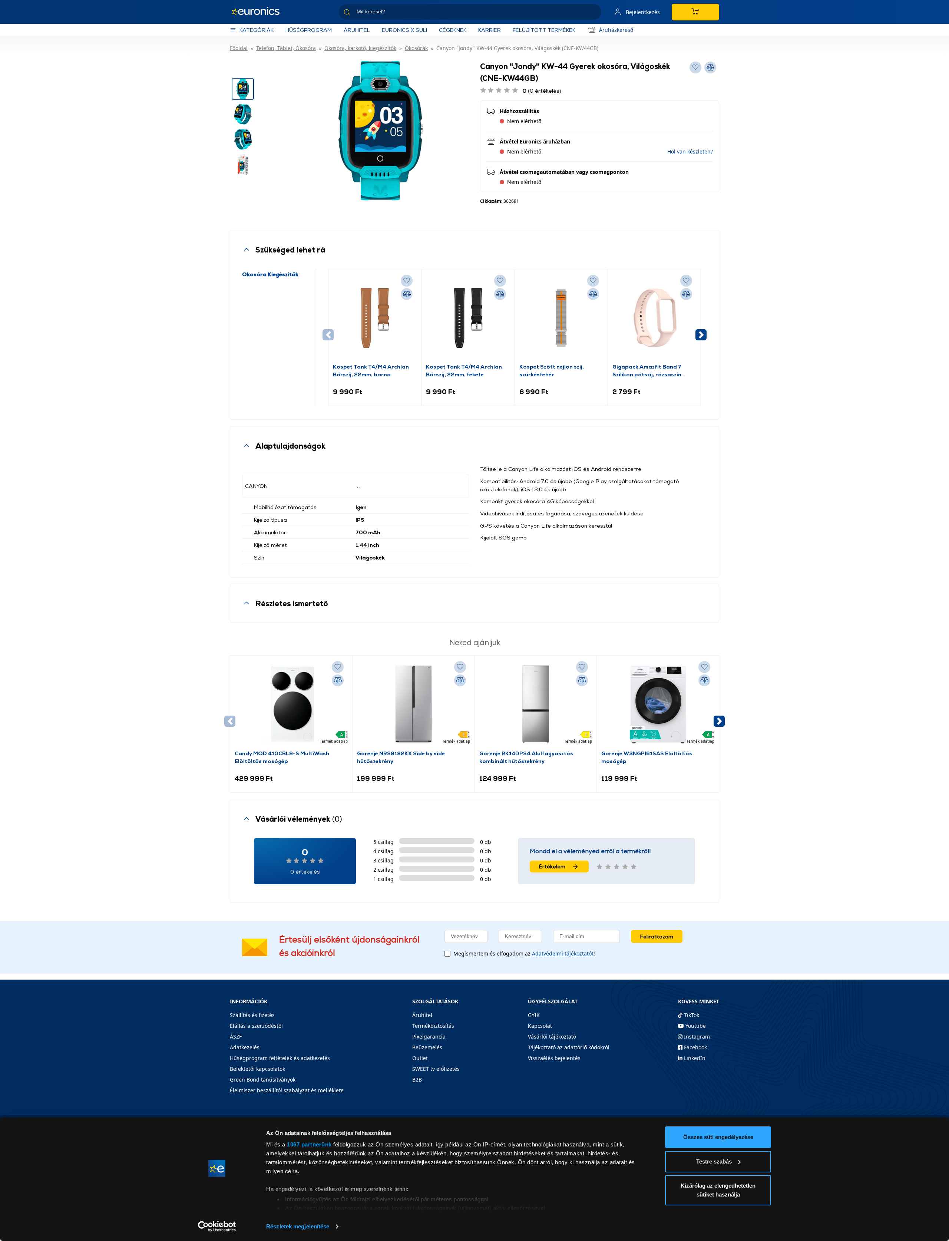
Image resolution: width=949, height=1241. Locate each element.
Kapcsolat (540, 1025)
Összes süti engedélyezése (718, 1137)
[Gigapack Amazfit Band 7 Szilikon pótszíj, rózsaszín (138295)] (654, 318)
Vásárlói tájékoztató (552, 1036)
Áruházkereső (616, 29)
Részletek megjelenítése (297, 1226)
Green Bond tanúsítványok (262, 1079)
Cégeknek (452, 30)
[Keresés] (593, 13)
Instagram (696, 1036)
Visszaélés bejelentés (554, 1058)
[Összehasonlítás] (407, 294)
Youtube (695, 1025)
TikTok (690, 1015)
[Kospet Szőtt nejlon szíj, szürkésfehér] (561, 318)
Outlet (420, 1058)
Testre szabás (714, 1161)
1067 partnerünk (309, 1144)
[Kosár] (695, 12)
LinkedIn (693, 1058)
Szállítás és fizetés (252, 1015)
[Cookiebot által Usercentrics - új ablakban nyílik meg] (217, 1226)
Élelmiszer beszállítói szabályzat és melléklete (287, 1090)
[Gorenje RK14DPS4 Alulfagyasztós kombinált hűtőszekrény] (536, 704)
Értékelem (552, 866)
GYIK (534, 1015)
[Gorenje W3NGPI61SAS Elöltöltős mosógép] (658, 704)
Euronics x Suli (404, 30)
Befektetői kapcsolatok (257, 1068)
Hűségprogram (308, 30)
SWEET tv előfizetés (436, 1068)
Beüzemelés (427, 1047)
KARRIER (489, 30)
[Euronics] (259, 12)
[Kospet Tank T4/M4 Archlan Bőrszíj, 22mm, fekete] (468, 318)
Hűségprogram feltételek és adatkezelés (280, 1058)
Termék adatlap (334, 741)
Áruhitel (357, 30)
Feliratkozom (656, 936)
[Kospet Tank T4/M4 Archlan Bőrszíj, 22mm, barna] (375, 318)
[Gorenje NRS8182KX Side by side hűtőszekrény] (413, 704)
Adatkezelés (244, 1047)
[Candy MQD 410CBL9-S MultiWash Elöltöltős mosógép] (291, 704)
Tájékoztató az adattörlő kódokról (568, 1047)
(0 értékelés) (542, 91)
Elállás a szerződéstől (256, 1025)
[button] (690, 151)
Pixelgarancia (429, 1036)
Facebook (694, 1047)
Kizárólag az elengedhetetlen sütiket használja (718, 1190)
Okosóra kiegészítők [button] (270, 274)
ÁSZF (236, 1036)
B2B (417, 1079)
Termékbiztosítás (433, 1025)
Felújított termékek (544, 30)
